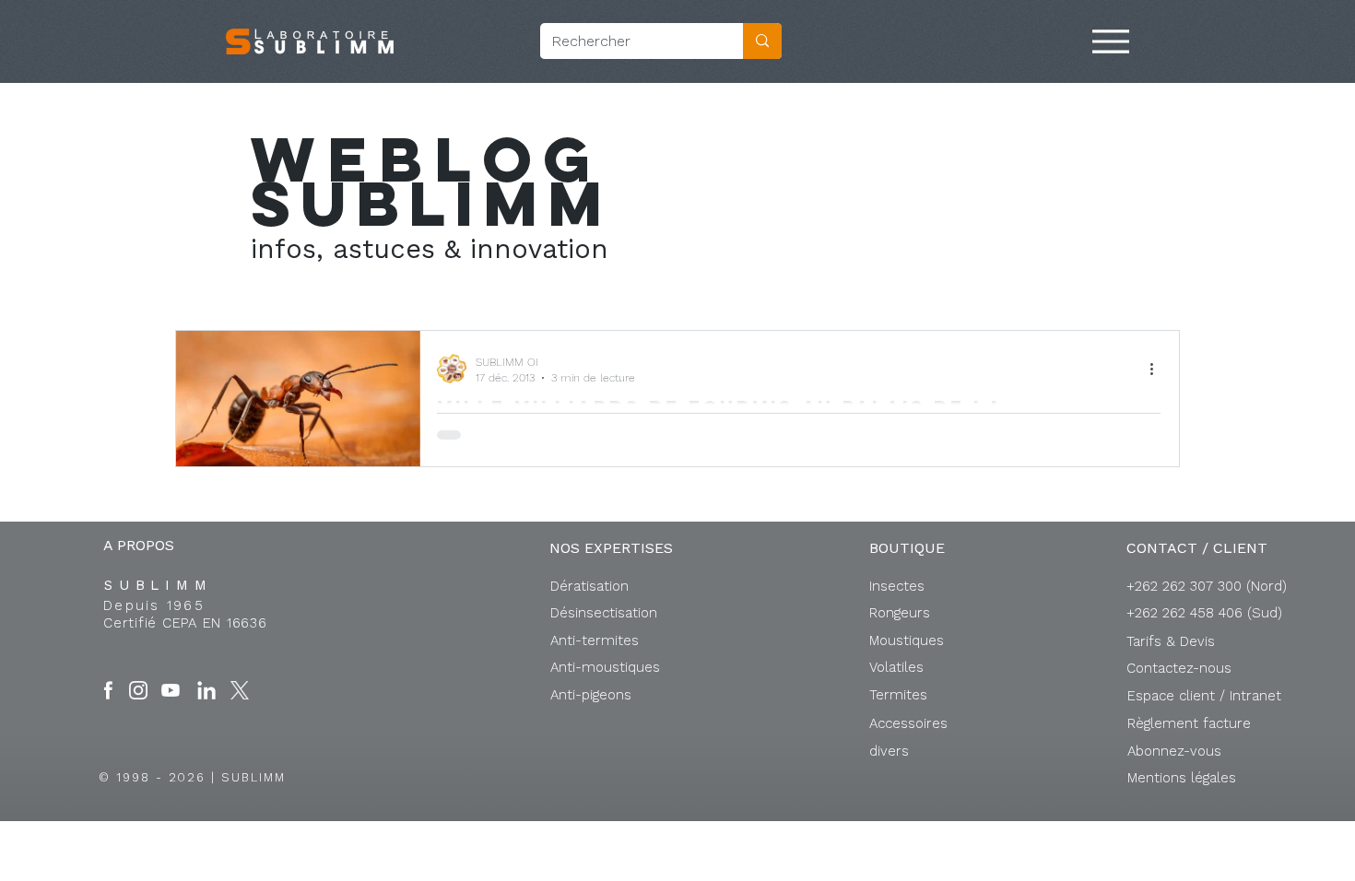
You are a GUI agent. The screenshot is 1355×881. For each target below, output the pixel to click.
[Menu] (1110, 41)
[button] (1204, 695)
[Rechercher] (762, 41)
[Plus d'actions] (1158, 369)
